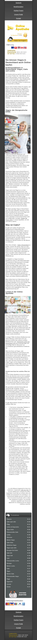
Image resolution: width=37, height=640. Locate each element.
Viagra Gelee (10, 529)
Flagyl (8, 579)
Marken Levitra (11, 566)
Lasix (8, 558)
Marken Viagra (11, 540)
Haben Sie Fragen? (20, 40)
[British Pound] (19, 48)
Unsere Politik (18, 14)
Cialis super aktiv (11, 521)
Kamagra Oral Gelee (12, 550)
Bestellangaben (18, 6)
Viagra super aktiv (11, 547)
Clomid (8, 586)
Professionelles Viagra (13, 576)
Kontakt (18, 18)
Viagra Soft (10, 555)
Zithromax (9, 537)
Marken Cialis (10, 573)
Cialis (8, 568)
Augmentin (9, 581)
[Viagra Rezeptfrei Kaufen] (18, 28)
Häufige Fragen (18, 10)
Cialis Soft (9, 553)
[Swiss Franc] (15, 48)
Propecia (9, 519)
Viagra (8, 571)
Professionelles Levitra (13, 560)
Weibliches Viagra (11, 545)
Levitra (8, 534)
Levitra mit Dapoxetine (13, 527)
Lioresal (9, 584)
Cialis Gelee (10, 542)
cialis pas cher (25, 490)
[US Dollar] (25, 48)
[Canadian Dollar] (22, 48)
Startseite (18, 3)
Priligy (8, 524)
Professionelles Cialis (12, 532)
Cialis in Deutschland (23, 245)
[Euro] (12, 48)
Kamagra (9, 563)
